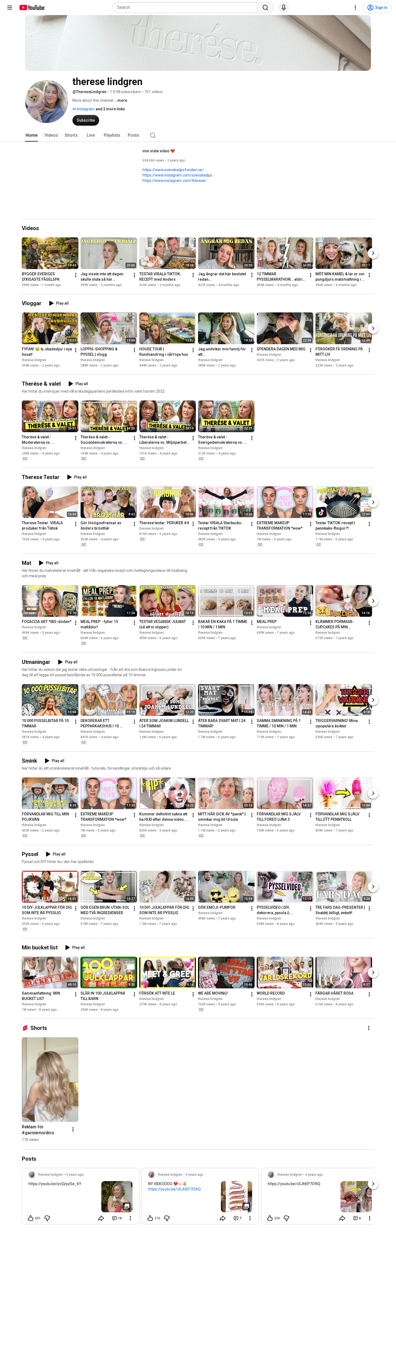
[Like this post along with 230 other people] (270, 1218)
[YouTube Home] (31, 7)
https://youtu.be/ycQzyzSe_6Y (55, 1184)
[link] (81, 1197)
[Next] (373, 253)
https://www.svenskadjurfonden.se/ (173, 170)
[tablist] (198, 135)
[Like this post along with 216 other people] (150, 1218)
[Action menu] (130, 1218)
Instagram (85, 109)
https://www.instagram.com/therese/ (175, 180)
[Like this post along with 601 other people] (30, 1218)
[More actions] (75, 275)
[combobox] (186, 7)
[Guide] (9, 7)
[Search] (265, 7)
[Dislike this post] (47, 1218)
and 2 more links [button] (110, 109)
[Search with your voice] (283, 7)
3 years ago (75, 1175)
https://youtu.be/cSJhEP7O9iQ (174, 1189)
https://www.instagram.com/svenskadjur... (178, 175)
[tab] (31, 135)
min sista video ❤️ (159, 151)
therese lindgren (34, 360)
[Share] (101, 1218)
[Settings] (355, 7)
